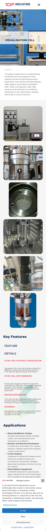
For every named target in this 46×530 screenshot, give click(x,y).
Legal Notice (29, 527)
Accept (23, 511)
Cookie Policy (16, 527)
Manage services (10, 505)
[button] (43, 481)
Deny (23, 516)
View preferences (23, 522)
